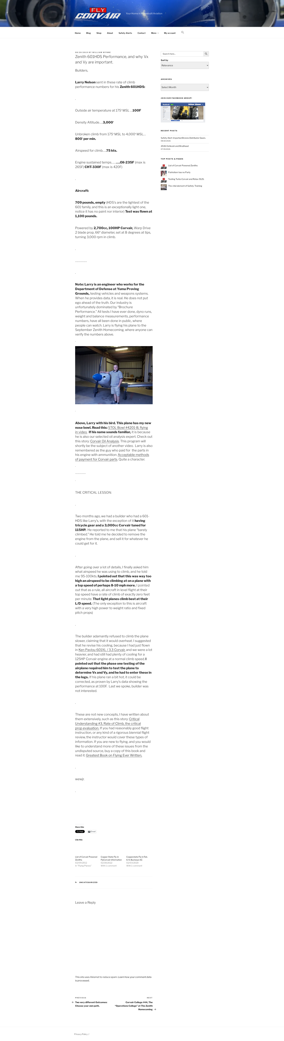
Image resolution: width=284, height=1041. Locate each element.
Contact (142, 33)
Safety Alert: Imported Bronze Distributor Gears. (183, 138)
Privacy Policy (81, 1034)
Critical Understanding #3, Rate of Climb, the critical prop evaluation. (108, 723)
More (153, 33)
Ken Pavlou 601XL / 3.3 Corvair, (102, 650)
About (110, 33)
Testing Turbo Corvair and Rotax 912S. (186, 179)
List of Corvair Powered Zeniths (183, 165)
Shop (98, 33)
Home (78, 33)
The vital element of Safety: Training (185, 186)
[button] (183, 32)
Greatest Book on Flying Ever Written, (114, 755)
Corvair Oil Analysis (104, 441)
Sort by (164, 60)
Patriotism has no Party (179, 172)
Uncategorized (88, 882)
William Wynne (101, 52)
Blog (88, 33)
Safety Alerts (125, 33)
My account (170, 33)
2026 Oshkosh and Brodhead (175, 146)
